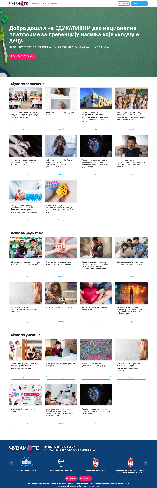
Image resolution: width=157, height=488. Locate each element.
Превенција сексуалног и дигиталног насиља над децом (94, 365)
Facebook (72, 478)
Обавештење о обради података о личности (83, 486)
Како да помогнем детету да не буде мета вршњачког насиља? (59, 263)
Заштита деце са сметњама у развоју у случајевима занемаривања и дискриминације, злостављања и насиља (131, 116)
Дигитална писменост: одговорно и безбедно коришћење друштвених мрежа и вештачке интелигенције (60, 412)
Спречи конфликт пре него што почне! (24, 410)
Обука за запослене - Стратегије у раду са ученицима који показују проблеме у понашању (25, 115)
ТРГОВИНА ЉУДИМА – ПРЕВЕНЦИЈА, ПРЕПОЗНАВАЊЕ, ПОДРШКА (24, 309)
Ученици (55, 3)
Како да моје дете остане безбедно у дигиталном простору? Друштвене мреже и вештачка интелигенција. (131, 310)
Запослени (34, 3)
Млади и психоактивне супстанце (60, 307)
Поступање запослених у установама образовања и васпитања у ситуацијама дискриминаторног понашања (24, 208)
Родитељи (45, 3)
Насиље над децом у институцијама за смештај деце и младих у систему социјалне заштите (131, 163)
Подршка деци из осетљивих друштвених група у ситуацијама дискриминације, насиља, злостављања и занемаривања (95, 265)
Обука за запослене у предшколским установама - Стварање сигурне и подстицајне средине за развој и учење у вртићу (95, 117)
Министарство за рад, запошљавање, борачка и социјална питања (130, 471)
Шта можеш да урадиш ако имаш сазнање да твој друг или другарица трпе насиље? (25, 366)
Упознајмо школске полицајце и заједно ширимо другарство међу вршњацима (96, 411)
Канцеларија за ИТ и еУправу (61, 470)
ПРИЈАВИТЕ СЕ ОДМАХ (22, 56)
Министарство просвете (95, 470)
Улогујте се (123, 3)
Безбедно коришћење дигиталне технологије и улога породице (130, 263)
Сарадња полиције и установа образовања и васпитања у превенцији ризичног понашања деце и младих (95, 163)
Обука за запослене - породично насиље (60, 114)
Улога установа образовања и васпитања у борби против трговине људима (23, 162)
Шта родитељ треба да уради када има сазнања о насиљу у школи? (25, 263)
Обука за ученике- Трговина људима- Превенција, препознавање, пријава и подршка (128, 367)
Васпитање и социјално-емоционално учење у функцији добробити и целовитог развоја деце (59, 208)
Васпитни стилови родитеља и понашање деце (94, 308)
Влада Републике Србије (26, 470)
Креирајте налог (139, 3)
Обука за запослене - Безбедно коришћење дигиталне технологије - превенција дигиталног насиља (59, 163)
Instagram (86, 478)
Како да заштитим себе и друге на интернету (60, 365)
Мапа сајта (62, 486)
